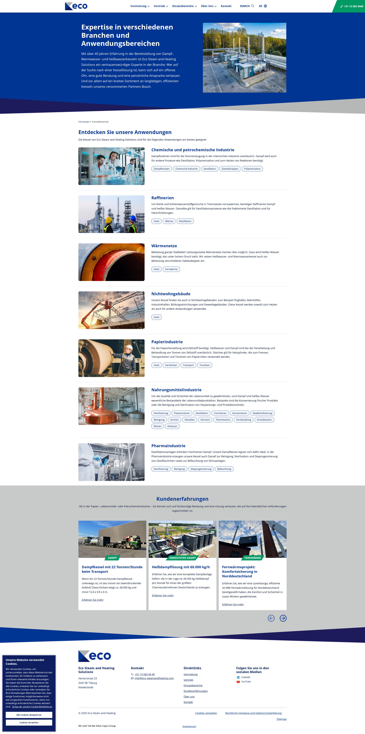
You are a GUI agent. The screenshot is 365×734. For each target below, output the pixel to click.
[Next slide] (283, 618)
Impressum (189, 726)
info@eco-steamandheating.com (154, 678)
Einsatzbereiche (183, 6)
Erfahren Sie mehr (93, 600)
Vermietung (138, 6)
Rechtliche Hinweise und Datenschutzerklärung (253, 713)
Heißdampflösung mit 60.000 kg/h (181, 567)
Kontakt (226, 6)
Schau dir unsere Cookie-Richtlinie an (32, 706)
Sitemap (282, 719)
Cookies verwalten (206, 713)
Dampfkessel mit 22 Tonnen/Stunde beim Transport (112, 569)
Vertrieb (159, 6)
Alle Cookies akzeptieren (29, 715)
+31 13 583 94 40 (145, 674)
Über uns (207, 6)
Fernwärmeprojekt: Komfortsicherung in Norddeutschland (239, 571)
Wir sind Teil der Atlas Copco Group (97, 725)
